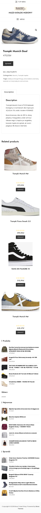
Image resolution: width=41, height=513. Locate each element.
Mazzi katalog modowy (20, 12)
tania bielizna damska (31, 79)
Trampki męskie (23, 75)
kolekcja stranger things (15, 79)
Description (9, 92)
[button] (20, 19)
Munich (15, 75)
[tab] (9, 92)
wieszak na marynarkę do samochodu (15, 81)
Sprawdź (8, 63)
